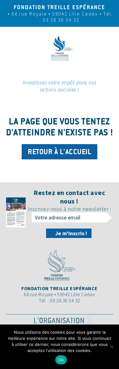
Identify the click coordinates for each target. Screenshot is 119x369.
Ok (61, 359)
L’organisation (59, 320)
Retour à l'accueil (59, 151)
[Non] (111, 347)
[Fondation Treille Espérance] (59, 66)
